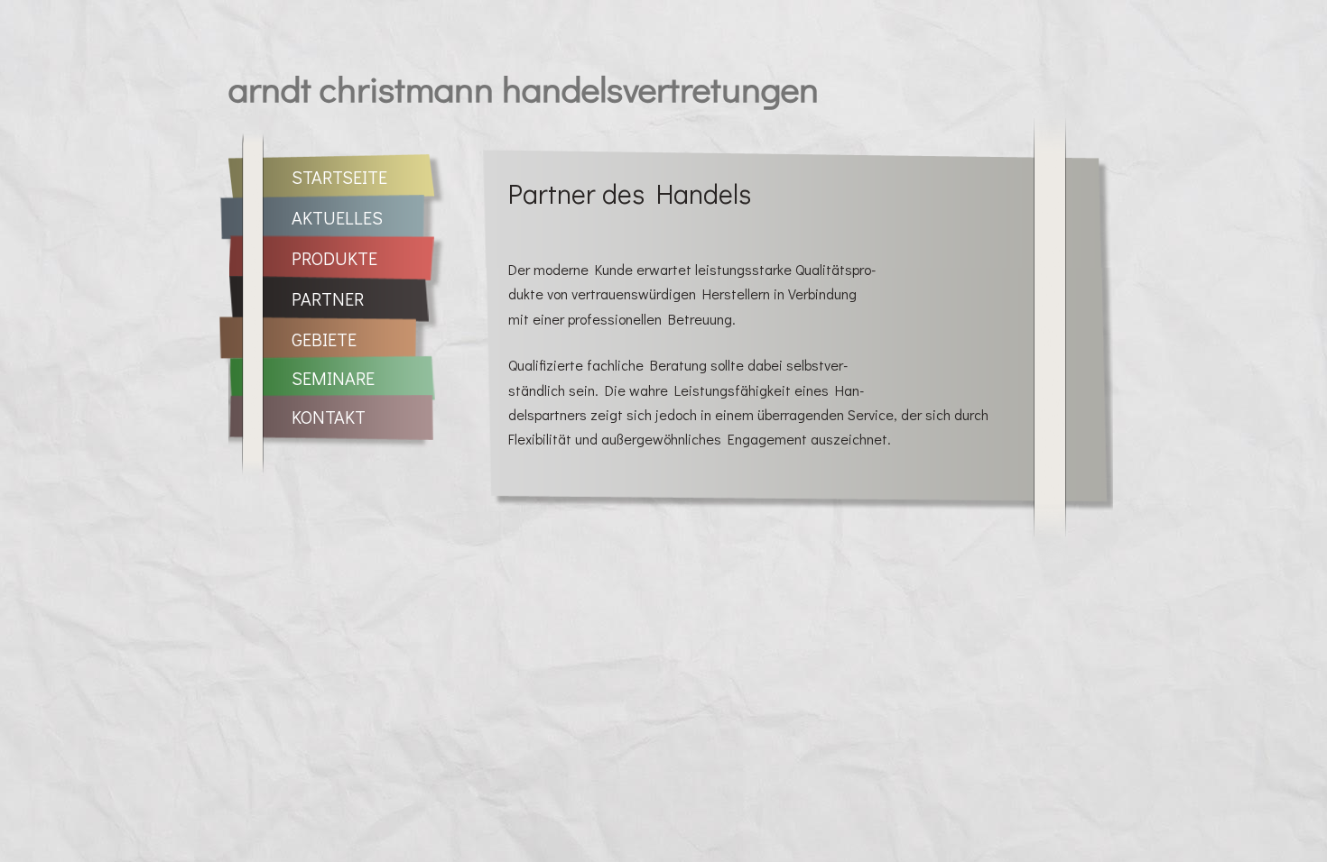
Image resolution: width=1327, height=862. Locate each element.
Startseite (339, 176)
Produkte (334, 258)
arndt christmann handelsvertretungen (523, 88)
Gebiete (324, 339)
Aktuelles (337, 217)
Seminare (333, 378)
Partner (328, 298)
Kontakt (329, 416)
